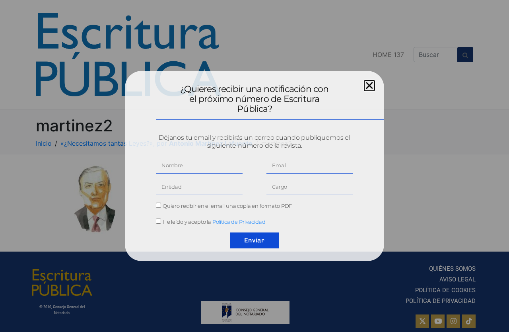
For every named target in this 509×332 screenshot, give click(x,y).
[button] (369, 85)
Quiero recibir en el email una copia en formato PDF (227, 206)
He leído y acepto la (214, 222)
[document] (254, 166)
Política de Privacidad (239, 222)
